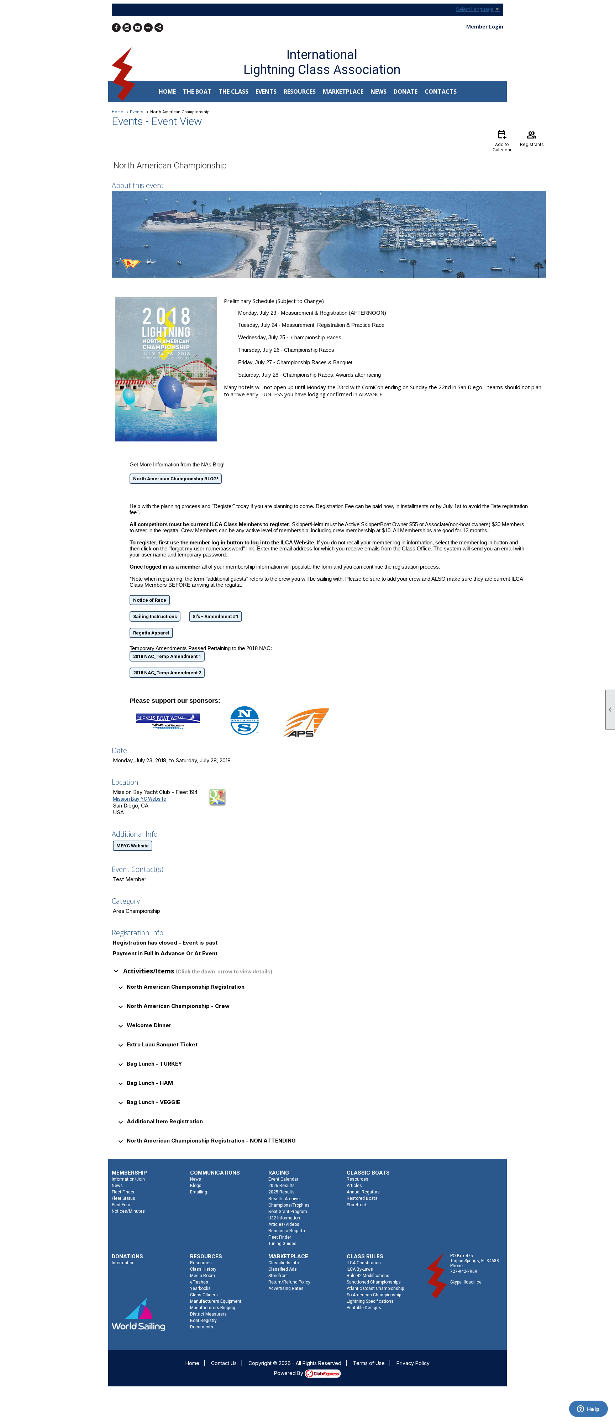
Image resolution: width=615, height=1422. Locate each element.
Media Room (202, 1275)
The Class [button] (233, 91)
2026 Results (281, 1185)
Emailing (198, 1192)
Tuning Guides (282, 1243)
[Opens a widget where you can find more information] (588, 1409)
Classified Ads (282, 1269)
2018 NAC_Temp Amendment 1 (167, 656)
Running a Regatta (286, 1230)
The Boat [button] (197, 91)
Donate (405, 91)
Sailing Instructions (155, 616)
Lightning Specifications (370, 1301)
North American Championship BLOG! (175, 478)
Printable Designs (364, 1307)
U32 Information (284, 1218)
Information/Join (128, 1179)
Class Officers (204, 1294)
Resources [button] (300, 91)
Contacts (441, 91)
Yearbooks (200, 1288)
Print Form (122, 1204)
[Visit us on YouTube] (137, 27)
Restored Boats (362, 1198)
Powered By (289, 1373)
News (117, 1185)
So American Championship (374, 1294)
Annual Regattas (363, 1192)
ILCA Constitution (364, 1262)
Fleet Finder (123, 1192)
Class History (203, 1269)
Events (136, 111)
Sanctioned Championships (374, 1282)
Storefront (356, 1204)
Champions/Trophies (289, 1205)
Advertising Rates (286, 1288)
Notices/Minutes (128, 1211)
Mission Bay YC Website (139, 799)
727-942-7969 (463, 1271)
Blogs (195, 1185)
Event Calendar (283, 1179)
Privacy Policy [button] (413, 1363)
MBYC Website (132, 845)
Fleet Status (123, 1198)
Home (167, 91)
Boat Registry (203, 1320)
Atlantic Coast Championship (375, 1288)
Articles (354, 1185)
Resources (357, 1179)
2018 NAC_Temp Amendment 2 (167, 672)
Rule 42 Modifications (368, 1275)
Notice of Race (149, 600)
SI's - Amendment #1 (215, 616)
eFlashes (199, 1282)
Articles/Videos (283, 1224)
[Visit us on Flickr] (148, 27)
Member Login (484, 26)
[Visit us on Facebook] (116, 27)
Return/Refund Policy (289, 1282)
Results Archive (284, 1198)
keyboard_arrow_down (116, 971)
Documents (201, 1326)
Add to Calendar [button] (502, 140)
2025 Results (281, 1192)
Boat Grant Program (287, 1211)
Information (123, 1262)
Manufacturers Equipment (215, 1301)
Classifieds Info (283, 1262)
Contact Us (224, 1363)
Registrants (532, 138)
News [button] (378, 91)
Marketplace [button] (343, 91)
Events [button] (266, 91)
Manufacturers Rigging (212, 1307)
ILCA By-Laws (360, 1269)
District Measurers (208, 1314)
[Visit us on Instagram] (126, 27)
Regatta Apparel (151, 633)
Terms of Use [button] (369, 1363)
